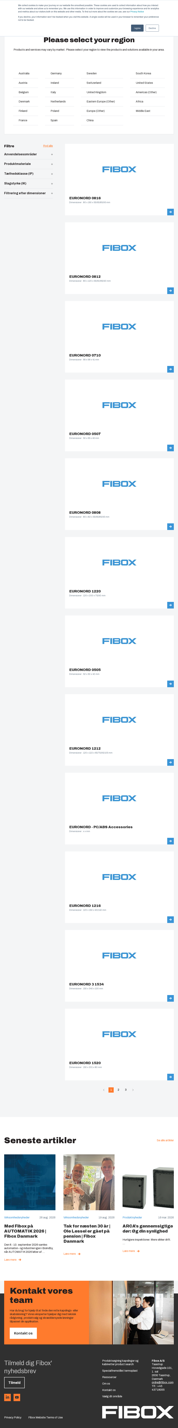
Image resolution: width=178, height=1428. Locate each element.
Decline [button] (152, 28)
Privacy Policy (12, 1417)
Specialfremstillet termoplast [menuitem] (120, 1370)
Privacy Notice (137, 11)
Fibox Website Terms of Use (45, 1417)
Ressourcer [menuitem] (109, 1377)
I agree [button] (137, 28)
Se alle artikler (165, 1140)
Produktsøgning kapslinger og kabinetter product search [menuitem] (120, 1362)
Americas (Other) (146, 92)
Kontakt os (23, 1333)
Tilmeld (14, 1383)
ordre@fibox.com (162, 1382)
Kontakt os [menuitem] (109, 1390)
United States (144, 82)
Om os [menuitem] (106, 1383)
